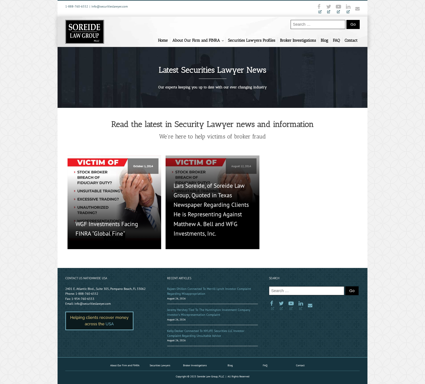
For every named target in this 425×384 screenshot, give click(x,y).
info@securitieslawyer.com (109, 6)
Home (163, 40)
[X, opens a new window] (329, 8)
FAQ (336, 40)
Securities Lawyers (160, 365)
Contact (351, 40)
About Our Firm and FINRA (196, 40)
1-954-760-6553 (82, 299)
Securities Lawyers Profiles (251, 40)
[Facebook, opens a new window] (320, 8)
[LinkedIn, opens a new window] (348, 8)
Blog (324, 40)
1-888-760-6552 (76, 6)
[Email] (356, 8)
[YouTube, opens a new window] (338, 8)
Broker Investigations (298, 40)
